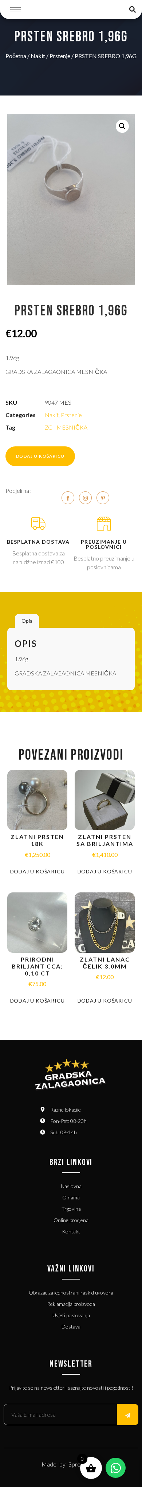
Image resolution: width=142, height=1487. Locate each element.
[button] (132, 9)
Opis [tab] (26, 621)
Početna (15, 55)
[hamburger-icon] (15, 9)
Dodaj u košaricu (40, 456)
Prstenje (60, 55)
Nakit (38, 55)
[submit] (127, 1414)
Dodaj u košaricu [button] (37, 871)
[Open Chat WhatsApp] (116, 1468)
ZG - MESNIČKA (66, 427)
